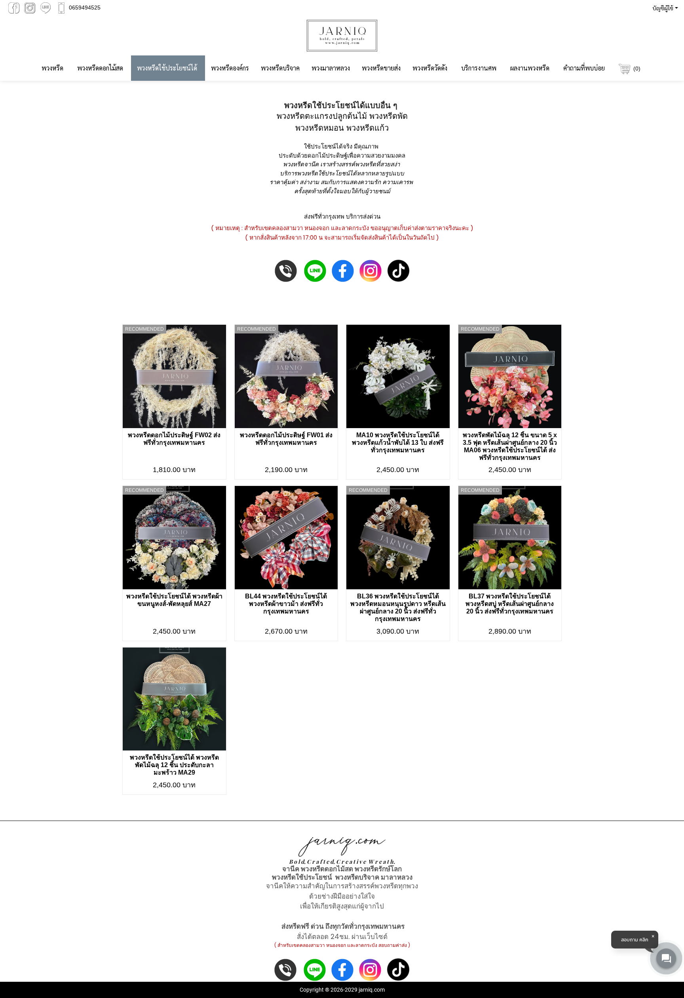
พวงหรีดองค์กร (230, 68)
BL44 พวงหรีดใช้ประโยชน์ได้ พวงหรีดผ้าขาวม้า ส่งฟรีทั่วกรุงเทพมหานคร (286, 604)
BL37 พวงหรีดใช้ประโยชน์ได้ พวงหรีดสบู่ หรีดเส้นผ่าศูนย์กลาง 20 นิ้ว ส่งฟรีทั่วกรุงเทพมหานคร (510, 604)
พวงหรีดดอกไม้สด (100, 68)
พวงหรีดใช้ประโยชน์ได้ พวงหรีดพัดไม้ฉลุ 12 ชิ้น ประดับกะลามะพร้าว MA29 (174, 765)
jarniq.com (372, 990)
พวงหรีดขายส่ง (381, 68)
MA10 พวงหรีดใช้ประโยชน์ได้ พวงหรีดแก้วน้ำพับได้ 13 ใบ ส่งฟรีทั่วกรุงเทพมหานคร (398, 442)
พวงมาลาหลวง (331, 68)
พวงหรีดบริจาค (280, 68)
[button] (663, 7)
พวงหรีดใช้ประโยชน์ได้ (167, 68)
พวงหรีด (52, 68)
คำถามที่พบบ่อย (584, 68)
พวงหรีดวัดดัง (429, 68)
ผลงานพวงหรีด (529, 68)
